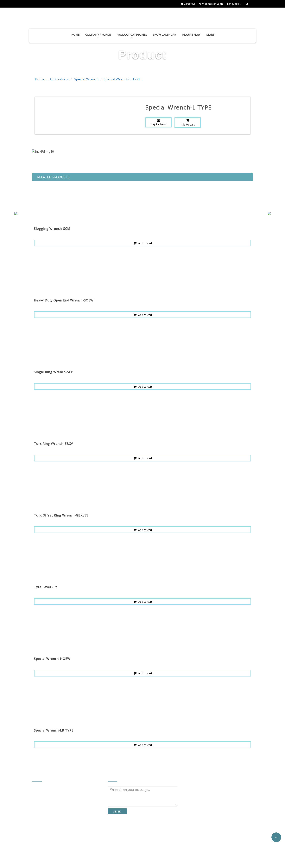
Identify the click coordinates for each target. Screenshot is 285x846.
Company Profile (98, 34)
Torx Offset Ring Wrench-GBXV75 (61, 515)
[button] (276, 837)
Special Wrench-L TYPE (122, 79)
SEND (117, 811)
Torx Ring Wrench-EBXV (53, 444)
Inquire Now (191, 34)
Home (75, 34)
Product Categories (132, 34)
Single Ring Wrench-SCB (53, 372)
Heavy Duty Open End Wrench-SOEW (63, 300)
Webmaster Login (212, 3)
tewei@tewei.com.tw (52, 824)
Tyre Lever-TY (45, 587)
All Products (59, 79)
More (210, 34)
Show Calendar (164, 34)
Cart (189, 3)
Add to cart (188, 124)
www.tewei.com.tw (50, 832)
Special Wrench (86, 79)
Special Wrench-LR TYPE (53, 730)
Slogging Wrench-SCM (52, 228)
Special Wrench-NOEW (52, 659)
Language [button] (233, 3)
